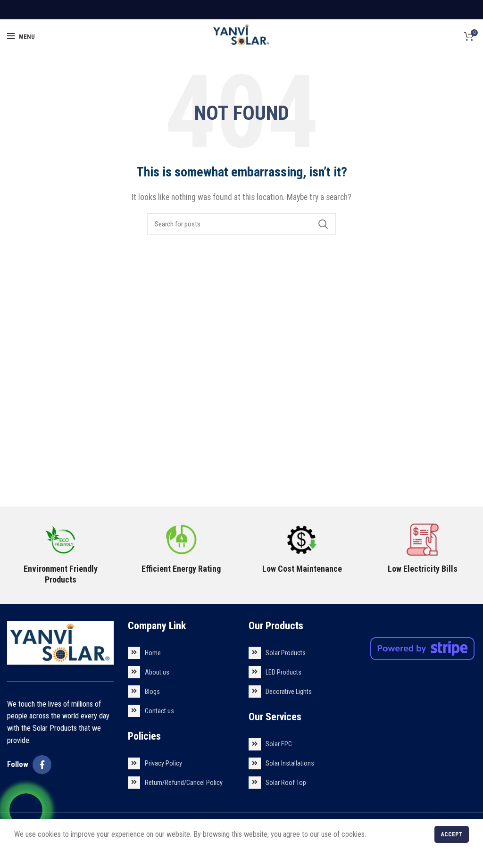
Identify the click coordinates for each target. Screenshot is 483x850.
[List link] (181, 653)
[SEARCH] (323, 224)
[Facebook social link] (42, 764)
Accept (451, 834)
